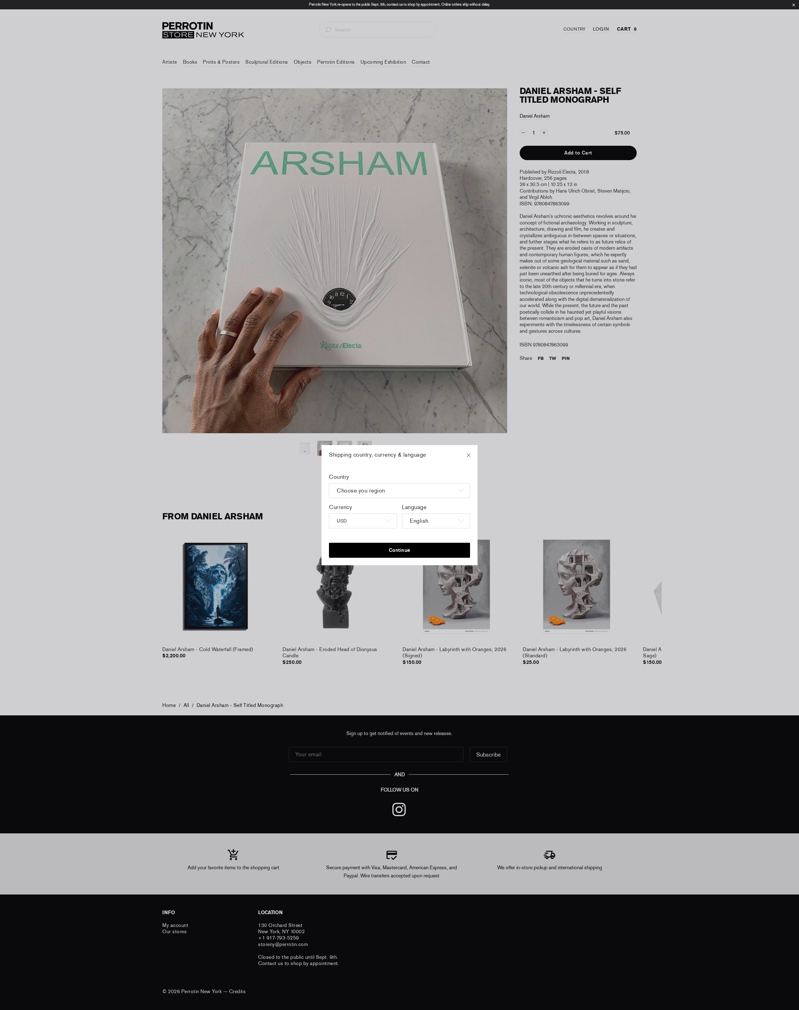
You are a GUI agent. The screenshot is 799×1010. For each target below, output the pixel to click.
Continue (399, 550)
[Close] (474, 458)
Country (339, 477)
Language (414, 507)
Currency (340, 507)
